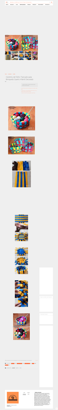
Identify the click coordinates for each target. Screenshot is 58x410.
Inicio (7, 4)
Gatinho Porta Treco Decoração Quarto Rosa (28, 92)
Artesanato (12, 4)
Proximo (36, 360)
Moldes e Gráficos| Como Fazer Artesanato (21, 2)
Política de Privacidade (24, 394)
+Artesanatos (47, 4)
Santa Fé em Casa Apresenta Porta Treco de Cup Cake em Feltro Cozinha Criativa (29, 91)
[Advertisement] (29, 13)
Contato (28, 392)
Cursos (17, 4)
